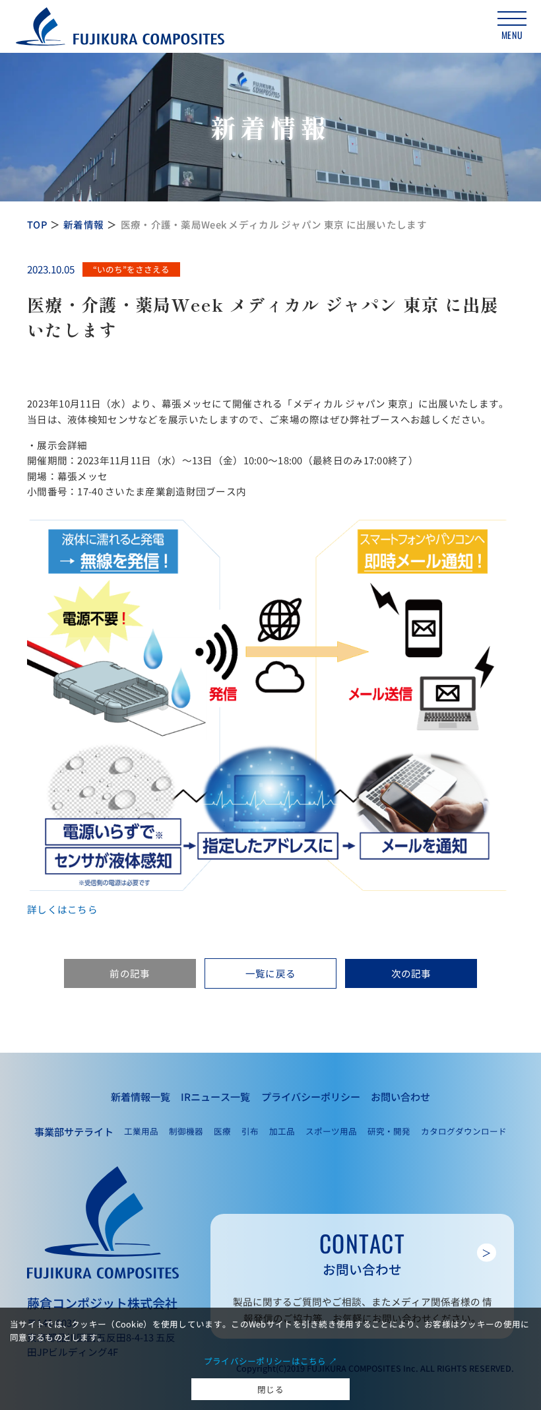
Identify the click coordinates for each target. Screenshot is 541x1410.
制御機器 (186, 1131)
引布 (250, 1131)
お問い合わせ (400, 1096)
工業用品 (141, 1131)
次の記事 (411, 973)
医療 (222, 1131)
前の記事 (130, 973)
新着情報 (83, 224)
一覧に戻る (270, 973)
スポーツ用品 (331, 1131)
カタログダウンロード (464, 1131)
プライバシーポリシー (310, 1096)
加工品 (282, 1131)
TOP (37, 224)
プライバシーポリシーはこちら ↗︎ (271, 1361)
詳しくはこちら (62, 909)
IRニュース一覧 (215, 1096)
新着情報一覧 (140, 1096)
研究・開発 (388, 1131)
